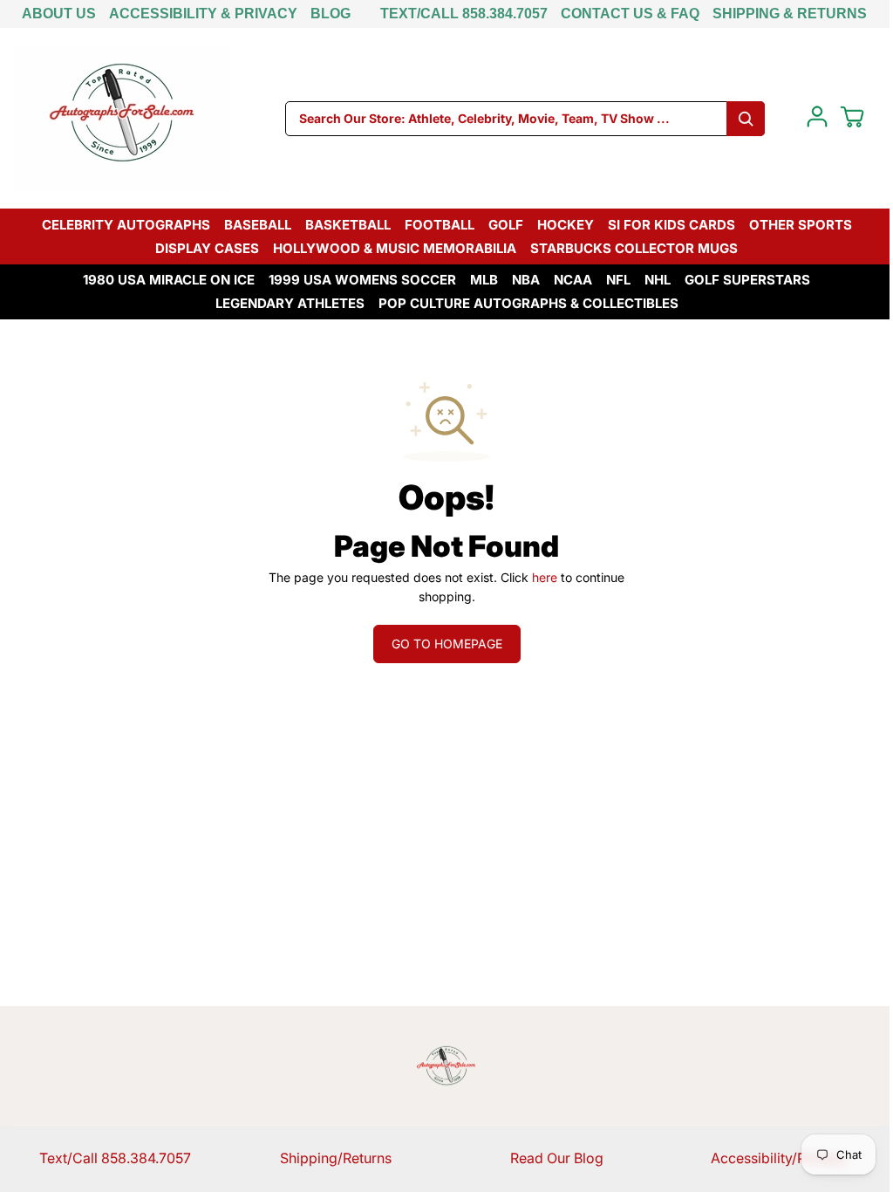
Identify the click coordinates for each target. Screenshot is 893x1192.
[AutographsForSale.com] (122, 118)
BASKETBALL (348, 224)
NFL (618, 279)
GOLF (505, 224)
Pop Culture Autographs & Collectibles (528, 303)
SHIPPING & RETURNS (789, 13)
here (544, 577)
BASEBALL (257, 224)
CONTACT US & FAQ (630, 13)
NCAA (573, 279)
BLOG (330, 13)
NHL (657, 279)
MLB (484, 279)
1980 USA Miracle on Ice (169, 279)
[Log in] (817, 117)
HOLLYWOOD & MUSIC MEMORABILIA (394, 248)
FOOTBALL (439, 224)
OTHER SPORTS (800, 224)
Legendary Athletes (290, 303)
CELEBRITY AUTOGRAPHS (126, 224)
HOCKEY (565, 224)
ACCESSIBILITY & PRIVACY (203, 13)
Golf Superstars (747, 279)
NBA (526, 279)
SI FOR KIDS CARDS (671, 224)
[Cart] (852, 117)
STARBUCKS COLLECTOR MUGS (634, 248)
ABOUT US (59, 13)
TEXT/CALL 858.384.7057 (464, 13)
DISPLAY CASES (207, 248)
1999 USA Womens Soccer (362, 279)
